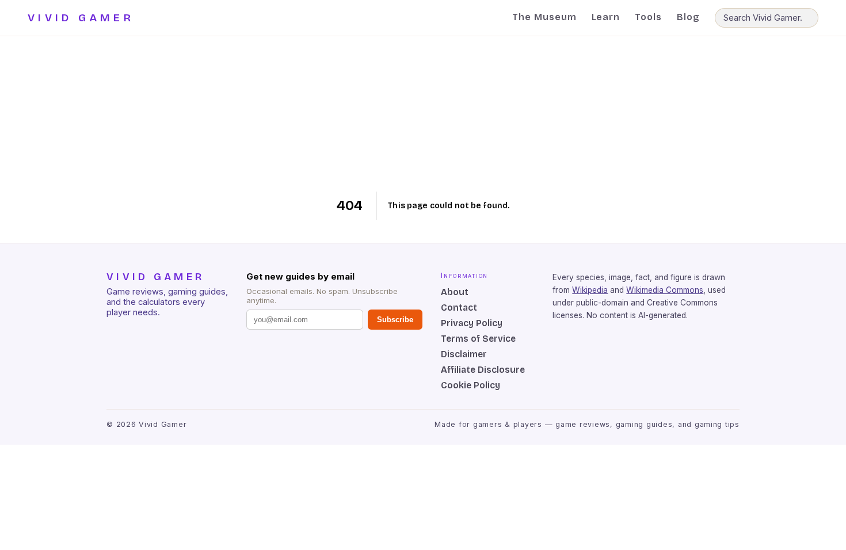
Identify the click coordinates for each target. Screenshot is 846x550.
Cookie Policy (470, 385)
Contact (459, 307)
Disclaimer (464, 354)
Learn (606, 17)
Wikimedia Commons (664, 290)
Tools (648, 17)
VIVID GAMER (81, 18)
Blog (688, 17)
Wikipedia (590, 290)
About (454, 292)
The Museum (544, 17)
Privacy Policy (471, 323)
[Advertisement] (423, 114)
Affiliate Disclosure (483, 369)
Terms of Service (478, 338)
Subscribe (395, 319)
